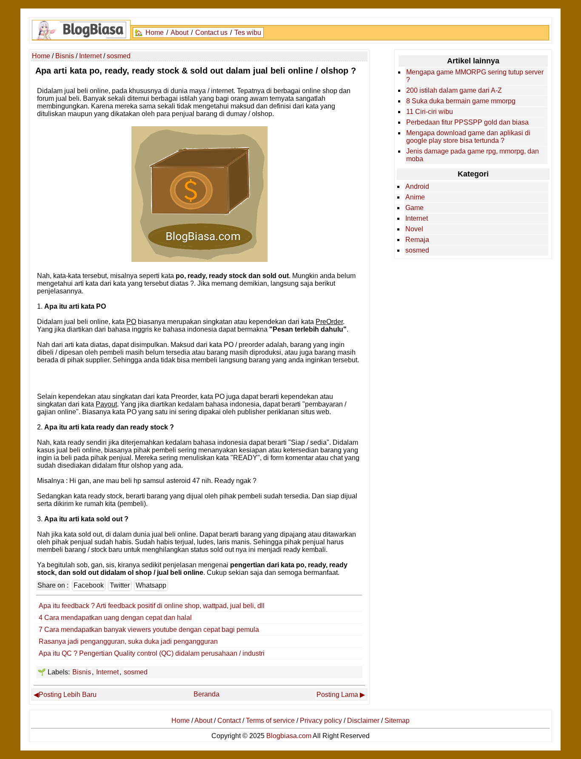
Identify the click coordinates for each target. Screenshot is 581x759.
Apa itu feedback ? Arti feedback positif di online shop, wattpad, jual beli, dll (152, 605)
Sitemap (397, 720)
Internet (107, 672)
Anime (415, 197)
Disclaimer (363, 720)
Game (414, 207)
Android (417, 186)
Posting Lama (337, 694)
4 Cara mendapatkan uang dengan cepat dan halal (115, 617)
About (179, 32)
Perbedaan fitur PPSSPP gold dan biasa (467, 122)
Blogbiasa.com (288, 735)
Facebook (89, 585)
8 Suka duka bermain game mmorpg (460, 101)
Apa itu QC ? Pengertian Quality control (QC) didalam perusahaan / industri (152, 653)
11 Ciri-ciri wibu (429, 111)
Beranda (206, 694)
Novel (414, 229)
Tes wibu (247, 32)
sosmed (136, 672)
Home (154, 32)
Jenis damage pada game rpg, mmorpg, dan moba (472, 155)
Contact (229, 720)
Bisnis (81, 672)
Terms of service (270, 720)
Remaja (417, 239)
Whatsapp (151, 585)
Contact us (211, 32)
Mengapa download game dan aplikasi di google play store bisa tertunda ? (468, 136)
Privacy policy (321, 720)
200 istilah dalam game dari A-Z (454, 90)
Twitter (120, 585)
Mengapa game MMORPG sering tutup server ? (475, 75)
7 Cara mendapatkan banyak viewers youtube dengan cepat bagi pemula (149, 629)
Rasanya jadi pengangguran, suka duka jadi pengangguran (128, 641)
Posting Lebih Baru (68, 694)
